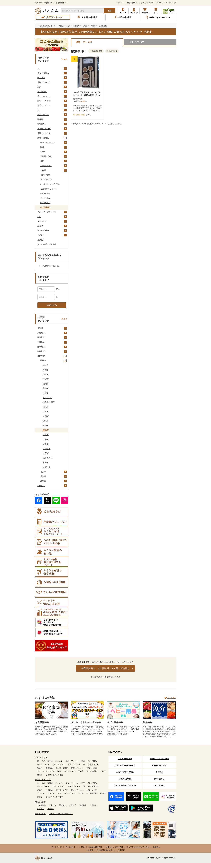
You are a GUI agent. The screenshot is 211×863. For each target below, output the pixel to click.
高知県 (43, 481)
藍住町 (46, 388)
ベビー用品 (45, 193)
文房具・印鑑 (46, 156)
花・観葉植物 (43, 230)
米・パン (41, 78)
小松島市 (46, 449)
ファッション (43, 221)
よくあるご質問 (147, 3)
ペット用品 (45, 198)
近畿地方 (41, 347)
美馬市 (46, 430)
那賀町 (46, 374)
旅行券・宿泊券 (44, 129)
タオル (43, 152)
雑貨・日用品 (43, 138)
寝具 (42, 147)
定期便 (40, 240)
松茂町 (46, 453)
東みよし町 (47, 398)
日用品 (43, 170)
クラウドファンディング (166, 3)
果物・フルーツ (44, 82)
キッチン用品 (46, 166)
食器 (42, 161)
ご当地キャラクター (48, 189)
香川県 (43, 472)
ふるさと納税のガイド (123, 11)
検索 (109, 11)
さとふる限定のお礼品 (46, 266)
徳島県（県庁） (49, 402)
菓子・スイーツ (44, 105)
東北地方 (41, 333)
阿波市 (46, 365)
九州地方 (41, 486)
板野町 (46, 393)
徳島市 (46, 421)
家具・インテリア (47, 142)
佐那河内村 (47, 458)
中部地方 (41, 342)
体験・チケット (44, 133)
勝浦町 (46, 425)
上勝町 (46, 439)
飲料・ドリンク (44, 101)
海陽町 (46, 416)
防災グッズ (45, 203)
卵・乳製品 (42, 92)
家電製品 (41, 124)
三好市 (46, 379)
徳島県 (43, 360)
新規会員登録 (132, 3)
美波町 (46, 435)
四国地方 (41, 356)
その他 (40, 235)
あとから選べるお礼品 (46, 244)
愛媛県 (43, 476)
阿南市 (46, 407)
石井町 (46, 444)
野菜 (39, 87)
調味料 (40, 119)
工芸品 (40, 226)
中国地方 (41, 351)
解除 (65, 59)
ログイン (119, 3)
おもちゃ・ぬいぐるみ (49, 184)
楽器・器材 (45, 175)
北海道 (40, 328)
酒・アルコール (44, 96)
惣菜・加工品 (43, 115)
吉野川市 (46, 467)
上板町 (46, 411)
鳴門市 (46, 384)
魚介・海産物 (43, 73)
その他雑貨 (45, 207)
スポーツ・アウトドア (46, 212)
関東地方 (41, 337)
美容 (39, 217)
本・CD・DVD (46, 179)
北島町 (46, 462)
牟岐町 (46, 370)
